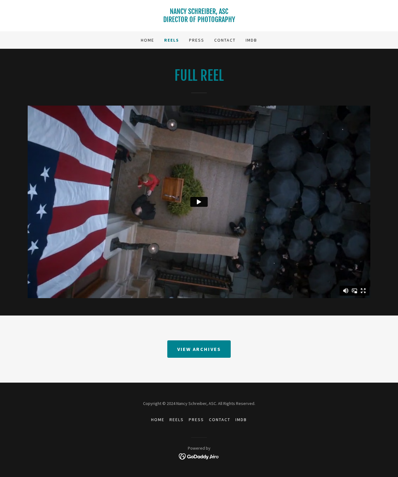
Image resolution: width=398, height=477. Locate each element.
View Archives (199, 349)
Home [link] (147, 40)
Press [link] (196, 40)
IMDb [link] (251, 40)
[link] (199, 20)
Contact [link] (225, 40)
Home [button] (157, 419)
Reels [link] (171, 40)
